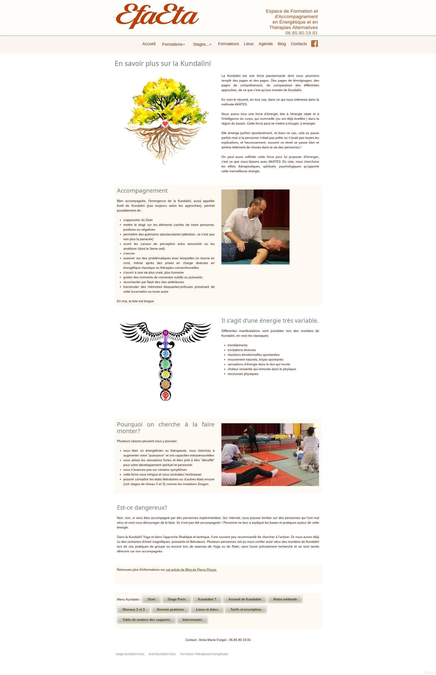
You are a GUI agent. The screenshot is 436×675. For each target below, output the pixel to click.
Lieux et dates (207, 609)
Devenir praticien (170, 609)
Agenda (266, 44)
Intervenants (192, 620)
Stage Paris (177, 599)
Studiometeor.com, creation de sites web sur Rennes (218, 663)
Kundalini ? (207, 599)
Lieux (249, 44)
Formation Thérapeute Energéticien (204, 654)
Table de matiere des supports (146, 620)
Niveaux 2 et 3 (134, 609)
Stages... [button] (201, 44)
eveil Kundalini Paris (162, 654)
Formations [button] (172, 44)
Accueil (149, 44)
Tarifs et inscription (245, 609)
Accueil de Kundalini (244, 599)
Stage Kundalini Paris (130, 654)
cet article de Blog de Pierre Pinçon (191, 569)
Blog (282, 44)
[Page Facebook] (314, 43)
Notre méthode (285, 599)
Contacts (299, 44)
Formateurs (228, 44)
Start (151, 599)
